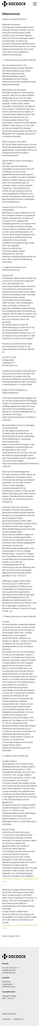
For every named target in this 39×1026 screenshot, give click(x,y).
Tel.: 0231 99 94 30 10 (10, 968)
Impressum (6, 1019)
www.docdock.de (8, 973)
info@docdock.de (9, 970)
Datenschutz (18, 1019)
